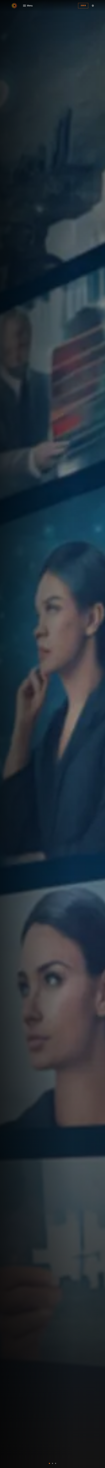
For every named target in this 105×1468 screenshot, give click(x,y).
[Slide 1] (49, 1463)
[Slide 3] (55, 1463)
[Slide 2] (52, 1463)
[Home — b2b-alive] (14, 5)
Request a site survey (54, 756)
